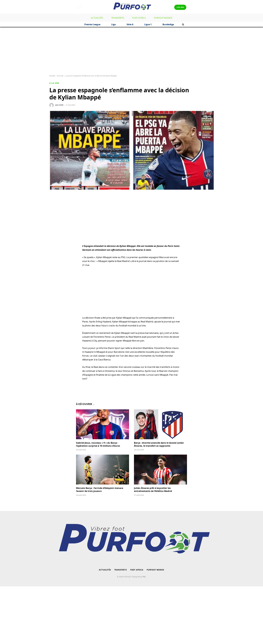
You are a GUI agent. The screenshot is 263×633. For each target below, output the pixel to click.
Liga (113, 24)
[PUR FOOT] (131, 7)
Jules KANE (59, 105)
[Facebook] (54, 209)
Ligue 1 (147, 24)
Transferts (117, 17)
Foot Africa (139, 17)
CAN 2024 (180, 7)
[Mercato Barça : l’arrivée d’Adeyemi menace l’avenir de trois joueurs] (102, 469)
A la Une (60, 76)
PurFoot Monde (163, 17)
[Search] (182, 24)
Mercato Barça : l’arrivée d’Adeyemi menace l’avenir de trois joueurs (99, 490)
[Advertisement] (131, 51)
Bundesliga (168, 24)
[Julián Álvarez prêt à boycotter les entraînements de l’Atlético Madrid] (160, 469)
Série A (130, 24)
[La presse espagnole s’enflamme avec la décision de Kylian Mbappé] (131, 150)
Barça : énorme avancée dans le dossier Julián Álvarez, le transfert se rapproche (159, 444)
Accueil (52, 76)
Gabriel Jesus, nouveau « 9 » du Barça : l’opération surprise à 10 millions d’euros (98, 444)
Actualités (97, 17)
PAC (144, 576)
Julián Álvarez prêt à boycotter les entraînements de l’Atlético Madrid (153, 490)
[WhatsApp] (54, 203)
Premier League (92, 24)
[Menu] (79, 7)
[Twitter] (54, 216)
